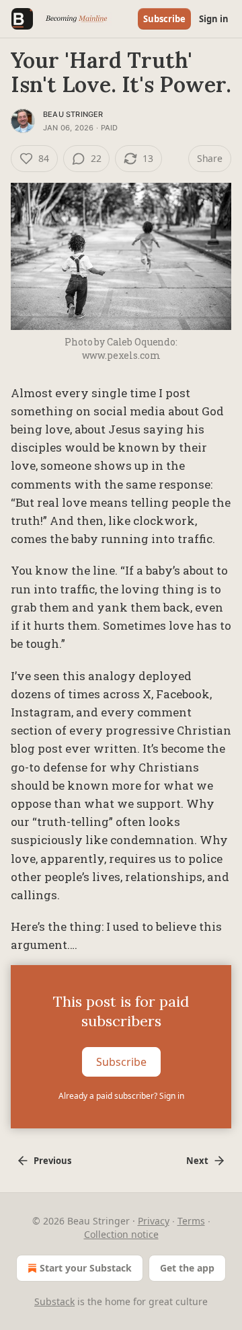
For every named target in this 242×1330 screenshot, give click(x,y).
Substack (54, 1301)
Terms (191, 1220)
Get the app (187, 1267)
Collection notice (121, 1234)
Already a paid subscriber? (121, 1096)
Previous (52, 1161)
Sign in (214, 19)
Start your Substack (86, 1267)
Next (197, 1161)
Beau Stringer (73, 114)
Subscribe (164, 19)
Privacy (153, 1220)
